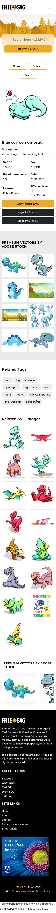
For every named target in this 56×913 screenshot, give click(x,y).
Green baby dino (14, 612)
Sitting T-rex (12, 445)
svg (26, 387)
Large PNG (28, 212)
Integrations (9, 828)
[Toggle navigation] (50, 7)
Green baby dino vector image (42, 554)
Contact (7, 819)
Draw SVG (8, 791)
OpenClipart (37, 195)
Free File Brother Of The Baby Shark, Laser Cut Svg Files (42, 606)
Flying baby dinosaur (14, 499)
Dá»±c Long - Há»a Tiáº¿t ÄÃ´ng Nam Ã (42, 525)
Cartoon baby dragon (14, 640)
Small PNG (28, 220)
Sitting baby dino (14, 583)
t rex (36, 387)
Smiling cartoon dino (42, 583)
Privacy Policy (43, 891)
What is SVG (9, 782)
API (8, 891)
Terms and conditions (23, 891)
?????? (20, 394)
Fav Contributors (40, 394)
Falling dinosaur (42, 471)
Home (5, 811)
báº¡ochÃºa (33, 401)
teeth (8, 394)
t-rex (47, 387)
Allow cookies (37, 909)
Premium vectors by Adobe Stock (22, 244)
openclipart (11, 387)
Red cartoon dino (14, 527)
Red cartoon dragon (42, 499)
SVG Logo (8, 796)
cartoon (30, 380)
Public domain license (15, 824)
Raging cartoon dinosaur (14, 554)
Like (28, 75)
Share (16, 66)
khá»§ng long (13, 401)
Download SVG (28, 204)
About (5, 815)
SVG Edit (7, 787)
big (18, 380)
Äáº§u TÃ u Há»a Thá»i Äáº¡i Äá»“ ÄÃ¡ (42, 441)
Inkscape (7, 778)
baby (8, 380)
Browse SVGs (28, 49)
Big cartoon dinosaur (14, 471)
